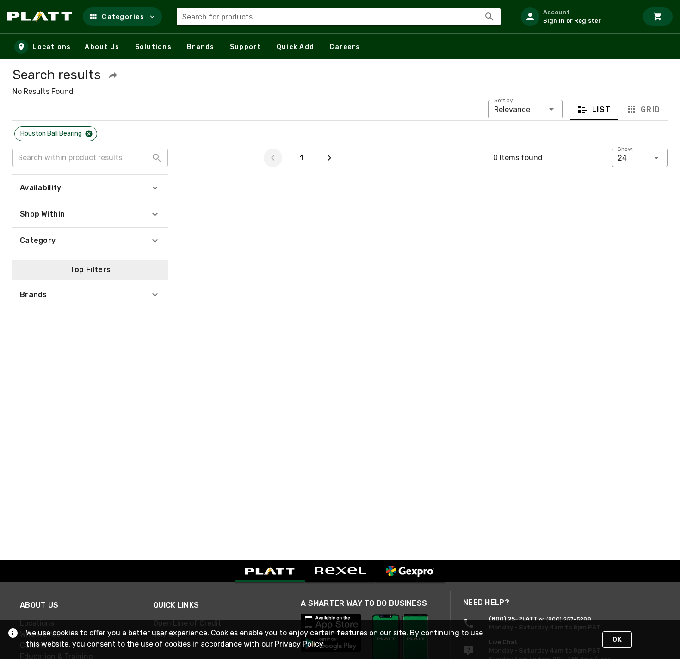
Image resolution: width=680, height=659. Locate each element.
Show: (626, 149)
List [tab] (601, 109)
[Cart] (658, 16)
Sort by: (504, 100)
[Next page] (329, 158)
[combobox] (339, 16)
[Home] (41, 17)
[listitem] (575, 16)
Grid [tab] (650, 109)
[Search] (489, 16)
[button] (122, 16)
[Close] (89, 134)
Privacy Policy (299, 644)
